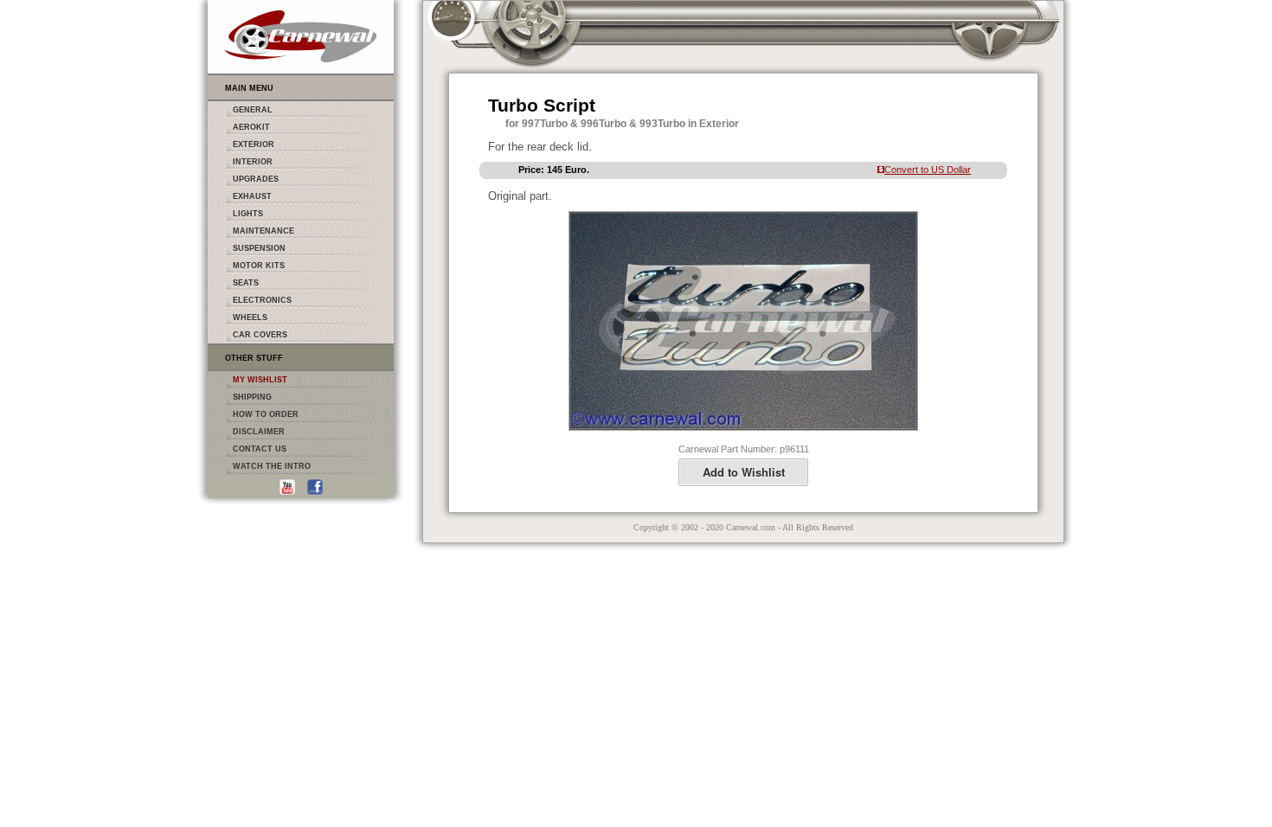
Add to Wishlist (744, 472)
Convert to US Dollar (927, 169)
